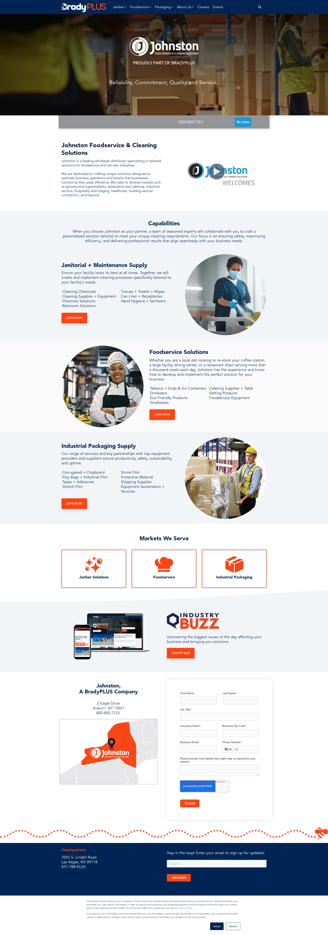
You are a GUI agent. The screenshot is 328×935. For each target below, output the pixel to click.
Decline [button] (233, 926)
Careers (203, 7)
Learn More (74, 318)
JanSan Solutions (94, 577)
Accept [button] (216, 926)
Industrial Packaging (234, 577)
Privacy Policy (185, 908)
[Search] (260, 7)
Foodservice (164, 577)
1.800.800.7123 (190, 122)
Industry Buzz (181, 653)
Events (218, 7)
